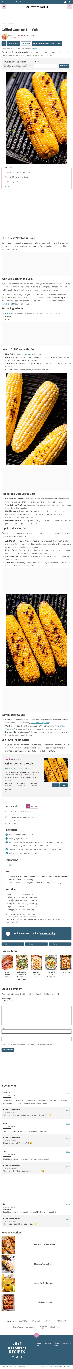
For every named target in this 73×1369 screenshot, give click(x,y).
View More (7, 186)
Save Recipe (64, 65)
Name (4, 1028)
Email (36, 62)
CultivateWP (68, 1366)
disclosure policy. (33, 48)
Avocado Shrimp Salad (40, 723)
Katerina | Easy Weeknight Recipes (18, 768)
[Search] (69, 6)
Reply (68, 1093)
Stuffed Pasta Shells (44, 1302)
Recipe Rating (6, 998)
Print (63, 785)
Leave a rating (48, 933)
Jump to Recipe (14, 43)
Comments (26, 43)
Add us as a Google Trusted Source (48, 43)
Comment (5, 1005)
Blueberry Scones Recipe (44, 1264)
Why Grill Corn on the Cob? (16, 177)
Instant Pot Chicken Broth (44, 1283)
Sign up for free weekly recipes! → (13, 2)
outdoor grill (29, 354)
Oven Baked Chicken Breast (44, 1245)
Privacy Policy (44, 1366)
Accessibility (66, 1343)
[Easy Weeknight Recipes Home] (37, 6)
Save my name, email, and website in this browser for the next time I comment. (27, 1044)
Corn (7, 313)
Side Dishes (10, 23)
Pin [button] (55, 785)
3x (36, 806)
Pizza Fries (66, 972)
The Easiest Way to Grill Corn (17, 172)
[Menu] (4, 6)
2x (32, 806)
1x (28, 806)
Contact (48, 1343)
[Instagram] (61, 2)
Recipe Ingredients (13, 181)
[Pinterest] (69, 2)
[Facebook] (65, 2)
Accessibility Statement (53, 1366)
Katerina (12, 35)
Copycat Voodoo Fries (36, 974)
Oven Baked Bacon (7, 974)
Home (3, 23)
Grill (10, 865)
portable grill (7, 304)
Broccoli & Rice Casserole (51, 974)
